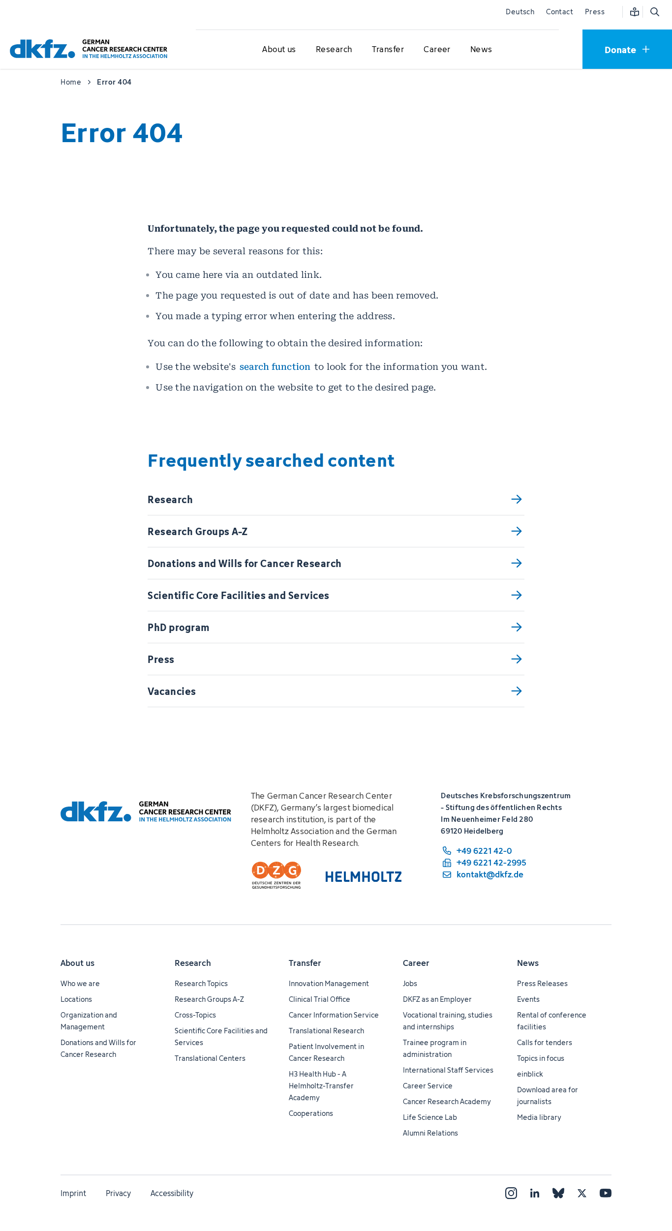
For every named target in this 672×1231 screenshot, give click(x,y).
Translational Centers (210, 1058)
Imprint (73, 1193)
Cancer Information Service (334, 1015)
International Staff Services (448, 1070)
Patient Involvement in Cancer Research (326, 1052)
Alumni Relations (430, 1133)
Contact (559, 11)
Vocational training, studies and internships (447, 1020)
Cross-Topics (195, 1015)
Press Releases (542, 983)
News (528, 963)
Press (595, 11)
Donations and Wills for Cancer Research (98, 1048)
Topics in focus (540, 1058)
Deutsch (520, 11)
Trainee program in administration (434, 1048)
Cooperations (311, 1113)
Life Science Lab (430, 1117)
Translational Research (326, 1030)
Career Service (428, 1085)
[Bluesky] (558, 1193)
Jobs (410, 983)
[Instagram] (511, 1193)
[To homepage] (91, 48)
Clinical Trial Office (319, 999)
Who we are (80, 983)
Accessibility (172, 1193)
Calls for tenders (544, 1042)
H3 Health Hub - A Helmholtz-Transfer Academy (321, 1085)
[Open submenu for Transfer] (388, 50)
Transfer (305, 963)
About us (77, 963)
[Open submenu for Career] (437, 50)
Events (528, 999)
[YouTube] (605, 1193)
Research (193, 963)
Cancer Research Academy (447, 1101)
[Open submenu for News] (481, 50)
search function (275, 366)
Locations (76, 999)
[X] (582, 1193)
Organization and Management (89, 1020)
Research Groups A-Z (209, 999)
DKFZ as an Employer (437, 999)
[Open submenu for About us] (279, 50)
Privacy (118, 1193)
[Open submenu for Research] (334, 50)
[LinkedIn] (535, 1193)
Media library (539, 1117)
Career (416, 963)
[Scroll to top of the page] (642, 1178)
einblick (530, 1074)
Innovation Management (329, 983)
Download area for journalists (547, 1095)
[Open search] (654, 12)
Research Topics (201, 983)
